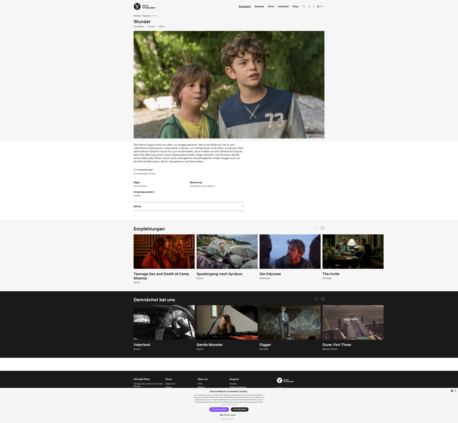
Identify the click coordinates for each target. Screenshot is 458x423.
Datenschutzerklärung (229, 404)
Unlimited (283, 6)
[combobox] (452, 391)
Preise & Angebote (238, 387)
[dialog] (229, 405)
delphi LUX (170, 384)
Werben (201, 387)
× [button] (455, 391)
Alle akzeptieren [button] (219, 409)
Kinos (271, 6)
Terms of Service (227, 419)
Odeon (169, 387)
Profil (200, 384)
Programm (245, 6)
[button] (229, 84)
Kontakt (233, 384)
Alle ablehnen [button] (240, 409)
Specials (259, 6)
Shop (296, 6)
